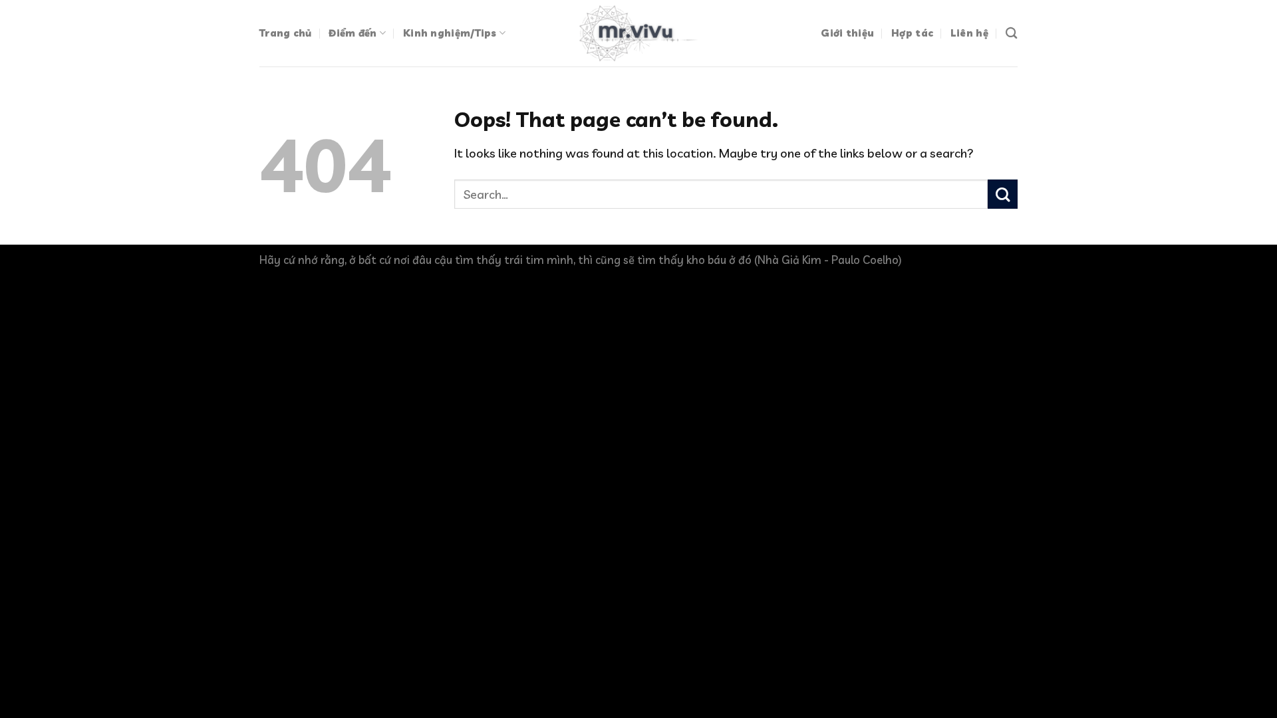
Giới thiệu (847, 33)
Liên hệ (969, 33)
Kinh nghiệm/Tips (450, 33)
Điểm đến (352, 33)
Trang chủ (285, 33)
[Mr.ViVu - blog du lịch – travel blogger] (638, 33)
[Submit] (1003, 194)
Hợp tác (912, 33)
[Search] (1012, 33)
